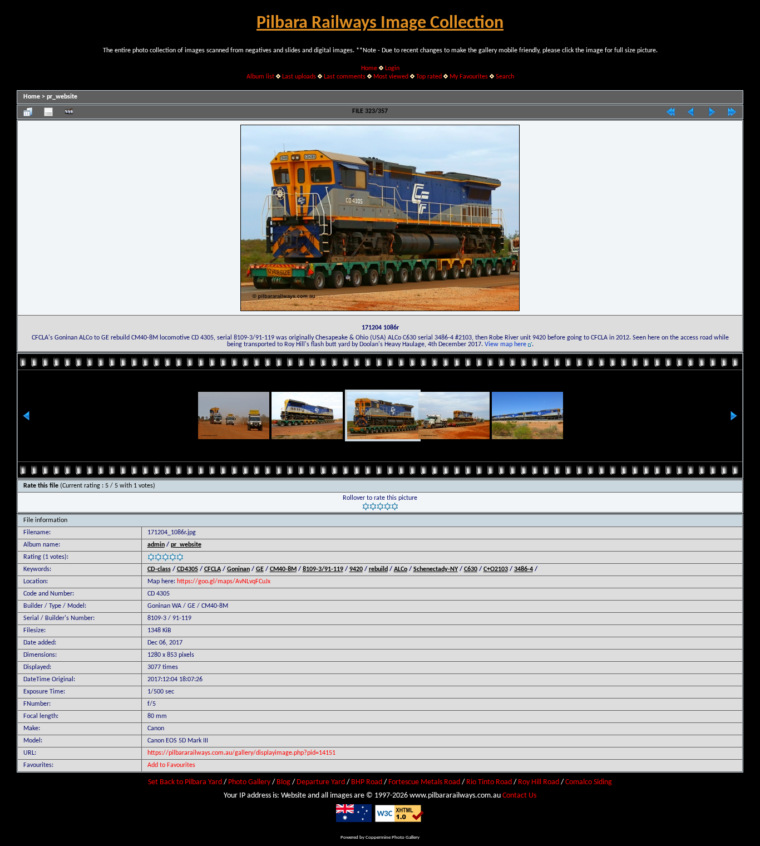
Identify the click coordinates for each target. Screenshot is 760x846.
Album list (260, 76)
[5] (394, 506)
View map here (505, 344)
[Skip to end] (732, 112)
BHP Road (366, 782)
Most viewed (390, 76)
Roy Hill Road (538, 782)
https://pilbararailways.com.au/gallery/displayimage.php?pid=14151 (241, 753)
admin (156, 545)
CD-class (159, 569)
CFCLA (212, 569)
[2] (373, 506)
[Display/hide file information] (48, 112)
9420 (356, 569)
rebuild (378, 569)
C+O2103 (495, 569)
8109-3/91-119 (323, 569)
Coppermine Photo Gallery (393, 837)
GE (260, 569)
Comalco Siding (588, 782)
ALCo (400, 569)
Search (505, 76)
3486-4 (523, 569)
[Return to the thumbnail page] (28, 112)
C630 (470, 569)
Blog (283, 782)
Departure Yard (321, 782)
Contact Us (519, 795)
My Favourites (469, 76)
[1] (365, 506)
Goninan (238, 569)
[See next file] (712, 112)
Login (392, 68)
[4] (387, 506)
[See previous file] (691, 112)
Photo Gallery (249, 782)
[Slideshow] (69, 112)
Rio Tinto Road (489, 782)
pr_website (62, 97)
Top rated (429, 76)
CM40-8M (283, 569)
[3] (380, 506)
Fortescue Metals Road (424, 782)
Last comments (345, 76)
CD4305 (187, 569)
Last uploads (299, 76)
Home (369, 68)
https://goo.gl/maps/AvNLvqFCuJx (223, 581)
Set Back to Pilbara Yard (185, 782)
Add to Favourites (171, 765)
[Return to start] (670, 112)
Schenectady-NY (435, 569)
